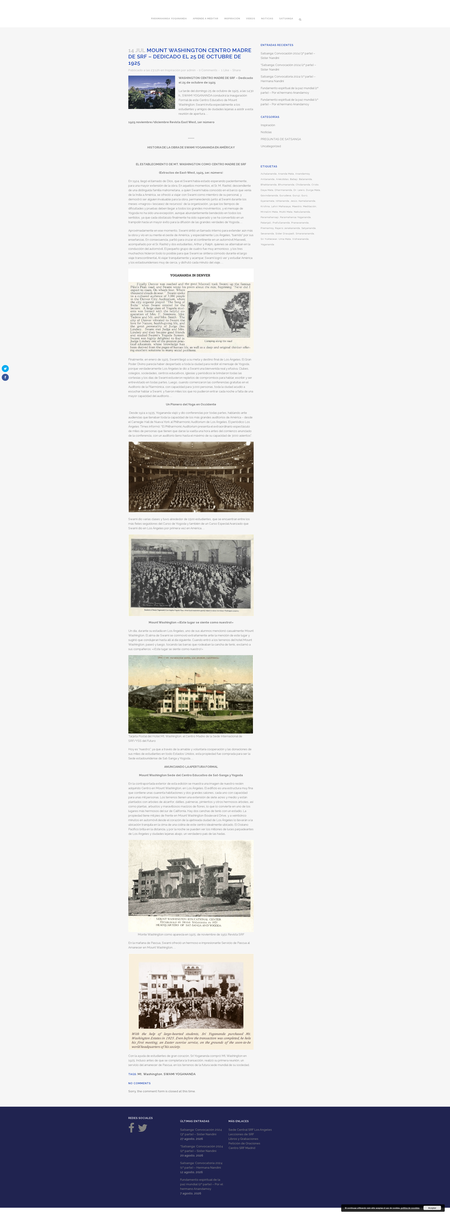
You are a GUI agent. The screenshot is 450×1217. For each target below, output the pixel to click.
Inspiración (172, 70)
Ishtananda (282, 201)
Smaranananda (305, 233)
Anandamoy (302, 173)
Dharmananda (283, 190)
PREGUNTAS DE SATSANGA (281, 139)
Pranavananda (300, 222)
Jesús (294, 201)
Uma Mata (285, 239)
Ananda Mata (286, 173)
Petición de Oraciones (244, 1143)
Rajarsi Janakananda (287, 228)
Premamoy (267, 228)
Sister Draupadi (284, 233)
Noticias (266, 132)
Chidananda (303, 184)
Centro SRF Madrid (242, 1148)
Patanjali (266, 222)
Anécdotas (282, 179)
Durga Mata (313, 190)
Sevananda (267, 233)
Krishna (265, 206)
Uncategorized (271, 146)
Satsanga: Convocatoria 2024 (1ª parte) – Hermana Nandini (201, 1165)
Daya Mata (267, 190)
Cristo (315, 184)
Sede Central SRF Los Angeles (250, 1129)
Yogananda (267, 244)
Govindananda (269, 195)
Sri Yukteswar (269, 239)
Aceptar (432, 1207)
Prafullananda (281, 222)
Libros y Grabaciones (243, 1139)
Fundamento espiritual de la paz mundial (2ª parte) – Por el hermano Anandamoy (201, 1184)
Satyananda (308, 228)
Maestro (297, 206)
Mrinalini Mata (269, 211)
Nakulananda (302, 211)
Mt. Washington (150, 1074)
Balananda (305, 179)
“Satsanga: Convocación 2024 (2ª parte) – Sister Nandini (201, 1149)
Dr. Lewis (299, 190)
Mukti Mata (285, 211)
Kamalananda (307, 201)
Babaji (294, 179)
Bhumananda (286, 184)
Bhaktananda (269, 184)
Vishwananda (300, 239)
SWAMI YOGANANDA (180, 1074)
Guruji (296, 195)
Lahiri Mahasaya (281, 206)
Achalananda (269, 173)
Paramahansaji (270, 217)
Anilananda (268, 179)
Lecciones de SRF (241, 1134)
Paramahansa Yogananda (295, 217)
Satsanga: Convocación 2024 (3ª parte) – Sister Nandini (201, 1132)
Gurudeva (285, 195)
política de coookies (410, 1208)
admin (191, 70)
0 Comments (208, 70)
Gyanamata (267, 201)
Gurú (304, 195)
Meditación (309, 206)
